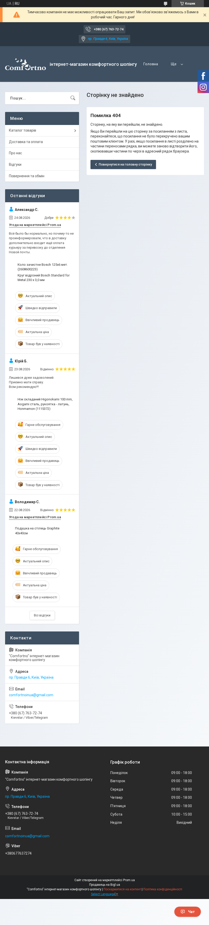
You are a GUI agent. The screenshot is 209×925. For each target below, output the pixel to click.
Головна (150, 64)
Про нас (15, 153)
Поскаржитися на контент (122, 889)
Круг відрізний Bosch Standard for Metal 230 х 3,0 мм (44, 277)
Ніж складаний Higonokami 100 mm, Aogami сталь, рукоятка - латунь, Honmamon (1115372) (45, 403)
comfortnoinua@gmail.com (31, 695)
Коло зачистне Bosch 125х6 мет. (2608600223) (43, 267)
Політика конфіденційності (162, 889)
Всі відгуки (42, 615)
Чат (191, 912)
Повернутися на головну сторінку (125, 164)
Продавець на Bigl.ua (104, 884)
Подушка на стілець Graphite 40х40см (37, 530)
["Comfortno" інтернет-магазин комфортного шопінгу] (25, 64)
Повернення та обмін (26, 176)
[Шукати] (73, 98)
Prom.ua (129, 880)
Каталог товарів (22, 130)
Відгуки (15, 164)
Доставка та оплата (26, 142)
